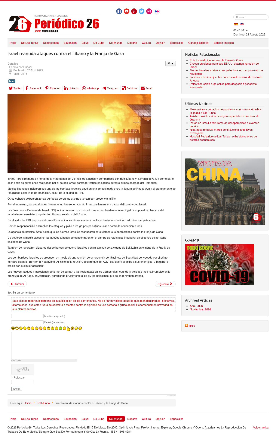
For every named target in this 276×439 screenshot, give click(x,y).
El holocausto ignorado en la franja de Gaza (216, 60)
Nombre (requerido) (54, 316)
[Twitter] (141, 11)
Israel (11, 81)
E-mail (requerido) (53, 322)
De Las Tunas (29, 43)
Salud (84, 43)
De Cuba (98, 43)
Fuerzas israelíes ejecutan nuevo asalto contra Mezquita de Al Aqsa (226, 78)
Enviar (16, 389)
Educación (70, 43)
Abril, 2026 (196, 306)
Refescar (19, 377)
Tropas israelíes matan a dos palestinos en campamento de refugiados (226, 71)
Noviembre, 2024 (200, 309)
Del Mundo (115, 43)
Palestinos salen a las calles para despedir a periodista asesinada (223, 85)
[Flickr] (157, 11)
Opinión (160, 43)
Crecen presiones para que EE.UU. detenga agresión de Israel (224, 65)
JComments (171, 396)
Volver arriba (260, 427)
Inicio (13, 43)
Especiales (176, 43)
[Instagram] (149, 11)
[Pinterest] (134, 11)
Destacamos (51, 43)
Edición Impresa (224, 43)
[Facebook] (119, 11)
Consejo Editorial (198, 43)
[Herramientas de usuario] (170, 63)
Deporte (132, 43)
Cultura (146, 43)
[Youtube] (126, 11)
